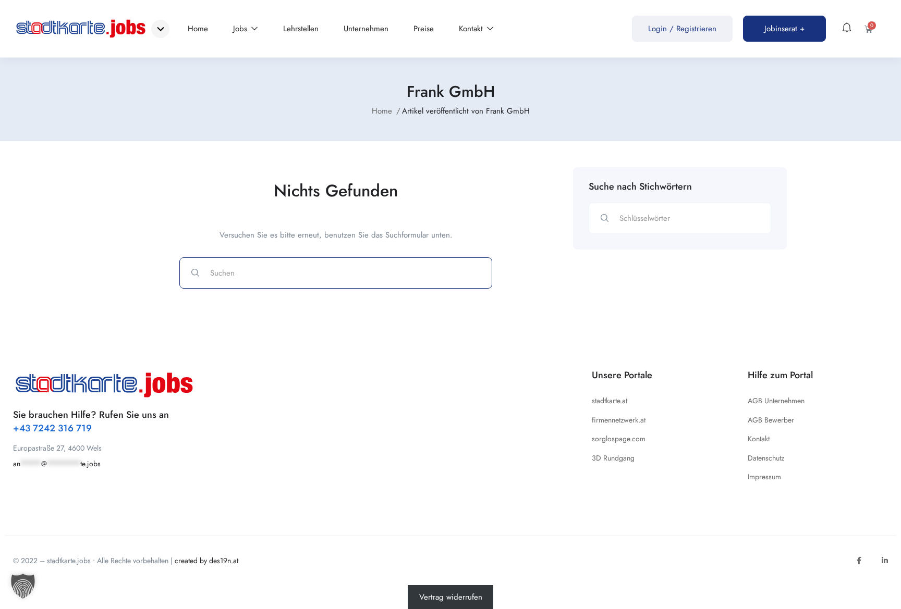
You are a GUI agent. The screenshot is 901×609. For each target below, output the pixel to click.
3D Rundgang (613, 458)
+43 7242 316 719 (52, 428)
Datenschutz (766, 458)
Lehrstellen (301, 28)
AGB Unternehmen (776, 400)
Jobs (241, 28)
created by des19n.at (206, 560)
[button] (23, 586)
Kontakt (472, 28)
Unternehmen (366, 28)
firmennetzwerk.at (619, 420)
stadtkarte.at (609, 400)
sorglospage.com (619, 438)
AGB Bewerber (771, 420)
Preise (423, 28)
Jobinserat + (784, 28)
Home (198, 28)
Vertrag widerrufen (450, 597)
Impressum (764, 476)
